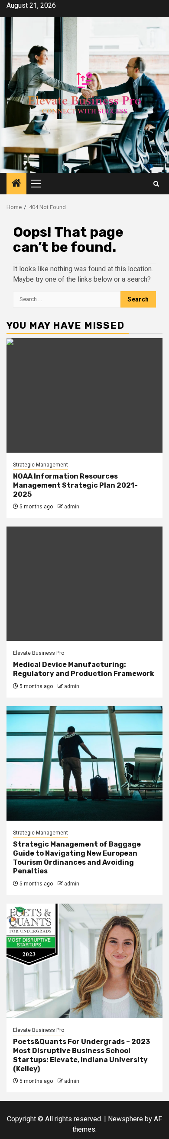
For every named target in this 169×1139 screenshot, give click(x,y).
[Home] (16, 184)
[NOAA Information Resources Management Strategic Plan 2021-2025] (84, 395)
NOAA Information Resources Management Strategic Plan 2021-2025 (75, 485)
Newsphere (125, 1119)
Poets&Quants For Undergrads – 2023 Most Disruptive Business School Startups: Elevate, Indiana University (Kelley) (81, 1054)
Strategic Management (40, 465)
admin (71, 507)
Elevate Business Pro (38, 653)
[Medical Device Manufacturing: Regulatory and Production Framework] (84, 584)
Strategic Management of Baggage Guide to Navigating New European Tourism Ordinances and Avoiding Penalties (77, 857)
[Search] (156, 183)
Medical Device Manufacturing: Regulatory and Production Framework (83, 669)
